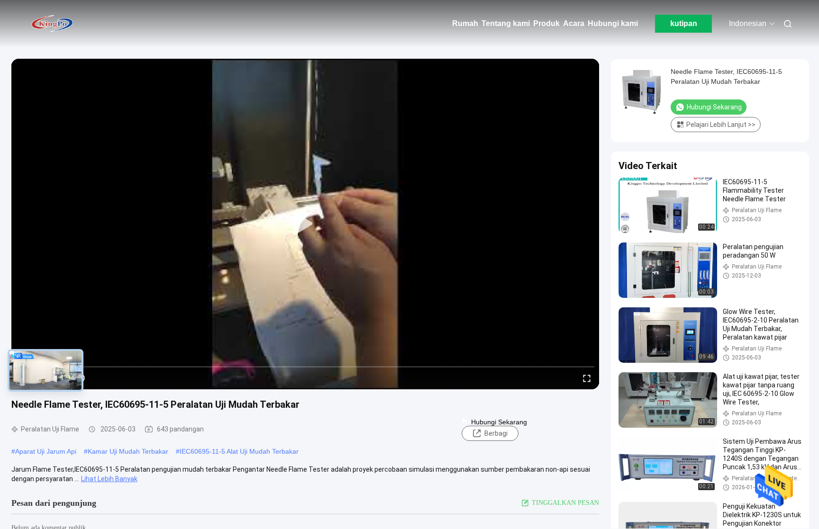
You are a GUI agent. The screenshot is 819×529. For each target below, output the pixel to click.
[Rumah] (52, 23)
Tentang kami (506, 23)
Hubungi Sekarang (499, 422)
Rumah (465, 23)
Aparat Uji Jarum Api (45, 451)
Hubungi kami (613, 23)
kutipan (683, 23)
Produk (546, 23)
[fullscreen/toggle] (586, 378)
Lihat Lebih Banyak (109, 479)
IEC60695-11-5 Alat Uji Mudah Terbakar (239, 451)
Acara (573, 23)
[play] (305, 224)
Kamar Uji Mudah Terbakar (128, 451)
